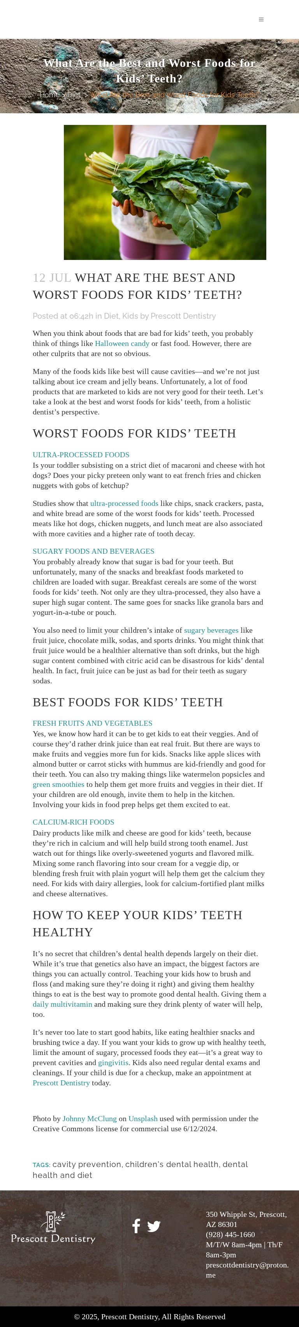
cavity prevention (87, 1164)
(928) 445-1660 (230, 1234)
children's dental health (172, 1164)
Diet (74, 95)
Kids (130, 316)
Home (50, 95)
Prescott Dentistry (183, 316)
